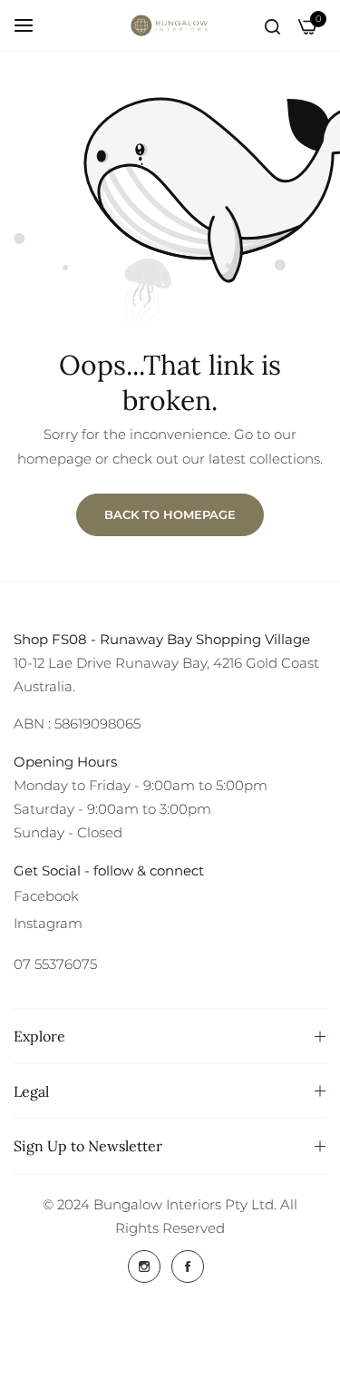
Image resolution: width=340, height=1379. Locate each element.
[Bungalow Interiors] (170, 25)
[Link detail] (144, 1266)
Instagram (48, 923)
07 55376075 (55, 964)
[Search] (272, 25)
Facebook (46, 896)
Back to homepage (170, 514)
